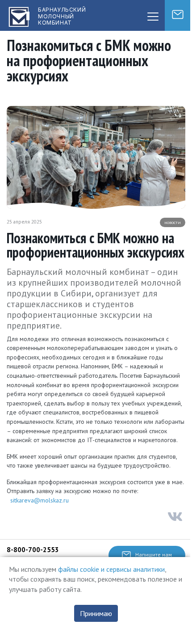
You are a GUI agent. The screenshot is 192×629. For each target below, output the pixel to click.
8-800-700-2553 (33, 549)
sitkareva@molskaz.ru (39, 500)
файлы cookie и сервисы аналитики (111, 569)
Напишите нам (153, 554)
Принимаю (96, 613)
